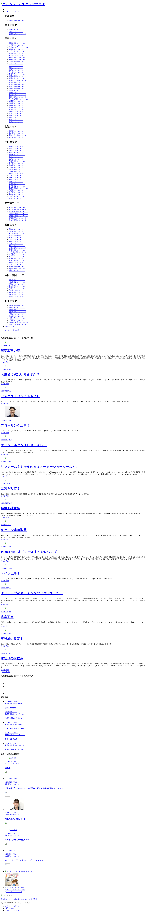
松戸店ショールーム (16, 113)
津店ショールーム (15, 198)
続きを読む (5, 362)
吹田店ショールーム (16, 242)
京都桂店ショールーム (17, 250)
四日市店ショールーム (17, 196)
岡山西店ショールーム (17, 282)
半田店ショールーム (16, 173)
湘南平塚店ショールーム (17, 97)
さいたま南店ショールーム (18, 99)
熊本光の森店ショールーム (18, 322)
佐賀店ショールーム (16, 320)
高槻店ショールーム (16, 229)
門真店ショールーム (16, 244)
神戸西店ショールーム (17, 256)
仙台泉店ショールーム (17, 30)
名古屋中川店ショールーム (18, 214)
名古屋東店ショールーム (17, 218)
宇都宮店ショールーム (17, 74)
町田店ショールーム (16, 68)
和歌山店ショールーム (17, 271)
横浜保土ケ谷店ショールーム (19, 80)
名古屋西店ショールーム (17, 220)
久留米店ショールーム (17, 318)
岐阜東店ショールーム (17, 184)
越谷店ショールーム (16, 105)
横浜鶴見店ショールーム (17, 76)
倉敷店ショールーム (16, 284)
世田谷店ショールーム (17, 43)
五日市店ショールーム (17, 288)
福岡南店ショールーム (17, 305)
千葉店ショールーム (16, 109)
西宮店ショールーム (16, 264)
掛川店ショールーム (16, 157)
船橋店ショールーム (16, 111)
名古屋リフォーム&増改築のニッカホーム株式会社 (19, 899)
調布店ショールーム (16, 66)
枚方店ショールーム (16, 237)
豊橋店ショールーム (16, 182)
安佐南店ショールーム (17, 286)
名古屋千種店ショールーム (18, 216)
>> (9, 672)
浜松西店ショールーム (17, 155)
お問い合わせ (9, 908)
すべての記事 (9, 326)
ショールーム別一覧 (12, 11)
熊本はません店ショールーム (19, 324)
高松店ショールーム (16, 294)
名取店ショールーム (16, 32)
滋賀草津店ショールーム (17, 269)
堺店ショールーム (15, 235)
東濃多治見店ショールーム (18, 188)
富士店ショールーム (16, 148)
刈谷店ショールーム (16, 175)
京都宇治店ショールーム (17, 248)
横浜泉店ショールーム (17, 84)
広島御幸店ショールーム (17, 290)
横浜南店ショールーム (17, 78)
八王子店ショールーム (17, 61)
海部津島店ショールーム (17, 169)
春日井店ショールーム (17, 161)
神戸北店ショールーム (17, 254)
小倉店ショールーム (16, 316)
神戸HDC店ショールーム (18, 252)
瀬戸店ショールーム (16, 163)
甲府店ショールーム (16, 120)
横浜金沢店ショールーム (17, 82)
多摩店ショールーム (16, 70)
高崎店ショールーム (16, 118)
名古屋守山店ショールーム (18, 212)
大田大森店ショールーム (17, 57)
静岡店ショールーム (16, 150)
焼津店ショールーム (16, 159)
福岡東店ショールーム (17, 308)
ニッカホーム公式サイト (14, 330)
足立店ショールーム (16, 55)
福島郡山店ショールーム (17, 34)
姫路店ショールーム (16, 262)
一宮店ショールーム (16, 167)
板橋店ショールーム (16, 49)
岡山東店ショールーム (17, 280)
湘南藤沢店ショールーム (17, 95)
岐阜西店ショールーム (17, 186)
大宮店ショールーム (16, 107)
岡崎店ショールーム (16, 180)
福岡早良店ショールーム (17, 312)
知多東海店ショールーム (17, 171)
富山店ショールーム (16, 133)
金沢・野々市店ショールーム (19, 135)
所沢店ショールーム (16, 101)
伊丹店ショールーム (16, 258)
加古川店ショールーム (17, 260)
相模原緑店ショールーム (17, 93)
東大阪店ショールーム (17, 233)
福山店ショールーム (16, 292)
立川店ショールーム (16, 64)
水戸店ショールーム (16, 122)
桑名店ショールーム (16, 194)
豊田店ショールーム (16, 177)
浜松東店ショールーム (17, 153)
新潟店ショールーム (16, 131)
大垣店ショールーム (16, 190)
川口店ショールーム (16, 103)
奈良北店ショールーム (17, 266)
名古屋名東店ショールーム (18, 209)
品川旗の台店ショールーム (18, 47)
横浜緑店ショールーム (17, 86)
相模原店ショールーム (17, 91)
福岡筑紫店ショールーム (17, 310)
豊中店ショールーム (16, 231)
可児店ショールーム (16, 192)
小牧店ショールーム (16, 165)
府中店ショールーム (16, 72)
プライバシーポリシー (13, 906)
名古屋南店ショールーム (17, 207)
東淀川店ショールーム (17, 246)
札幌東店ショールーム (17, 20)
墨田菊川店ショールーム (17, 59)
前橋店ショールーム (16, 115)
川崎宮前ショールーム (17, 88)
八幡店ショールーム (16, 314)
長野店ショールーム (16, 146)
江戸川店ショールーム (17, 51)
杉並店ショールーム (16, 45)
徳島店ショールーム (16, 296)
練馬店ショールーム (16, 53)
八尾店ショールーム (16, 239)
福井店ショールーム (16, 137)
